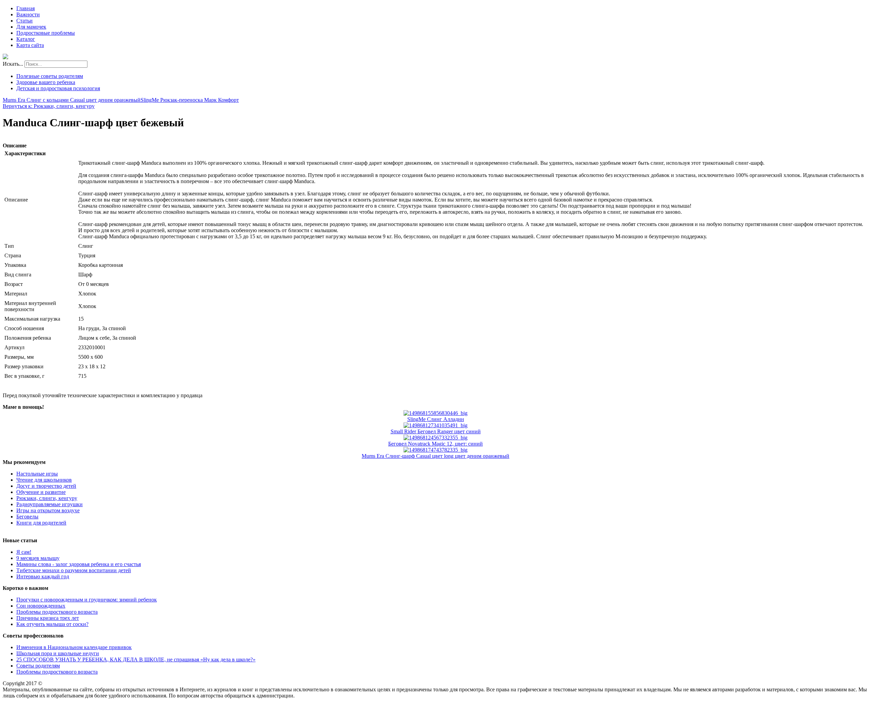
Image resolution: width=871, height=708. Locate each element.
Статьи (24, 20)
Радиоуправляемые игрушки (49, 504)
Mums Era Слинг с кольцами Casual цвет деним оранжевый (72, 100)
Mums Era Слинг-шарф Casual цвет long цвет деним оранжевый (435, 456)
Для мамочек (31, 27)
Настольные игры (37, 474)
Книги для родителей (41, 523)
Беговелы (27, 516)
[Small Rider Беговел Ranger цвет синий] (435, 425)
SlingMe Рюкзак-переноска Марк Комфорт (190, 100)
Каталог (25, 39)
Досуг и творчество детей (46, 486)
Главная (25, 8)
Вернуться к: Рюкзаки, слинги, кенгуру (49, 106)
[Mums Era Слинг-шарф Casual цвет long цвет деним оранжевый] (435, 450)
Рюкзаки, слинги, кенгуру (46, 498)
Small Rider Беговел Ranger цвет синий (436, 431)
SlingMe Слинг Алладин (435, 419)
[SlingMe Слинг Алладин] (435, 413)
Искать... (13, 64)
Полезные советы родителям (49, 76)
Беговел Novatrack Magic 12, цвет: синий (435, 444)
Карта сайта (30, 45)
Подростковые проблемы (45, 33)
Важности (28, 14)
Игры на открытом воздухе (48, 510)
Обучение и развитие (41, 492)
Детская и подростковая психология (58, 88)
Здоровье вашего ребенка (45, 82)
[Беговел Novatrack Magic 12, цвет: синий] (435, 437)
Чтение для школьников (44, 480)
